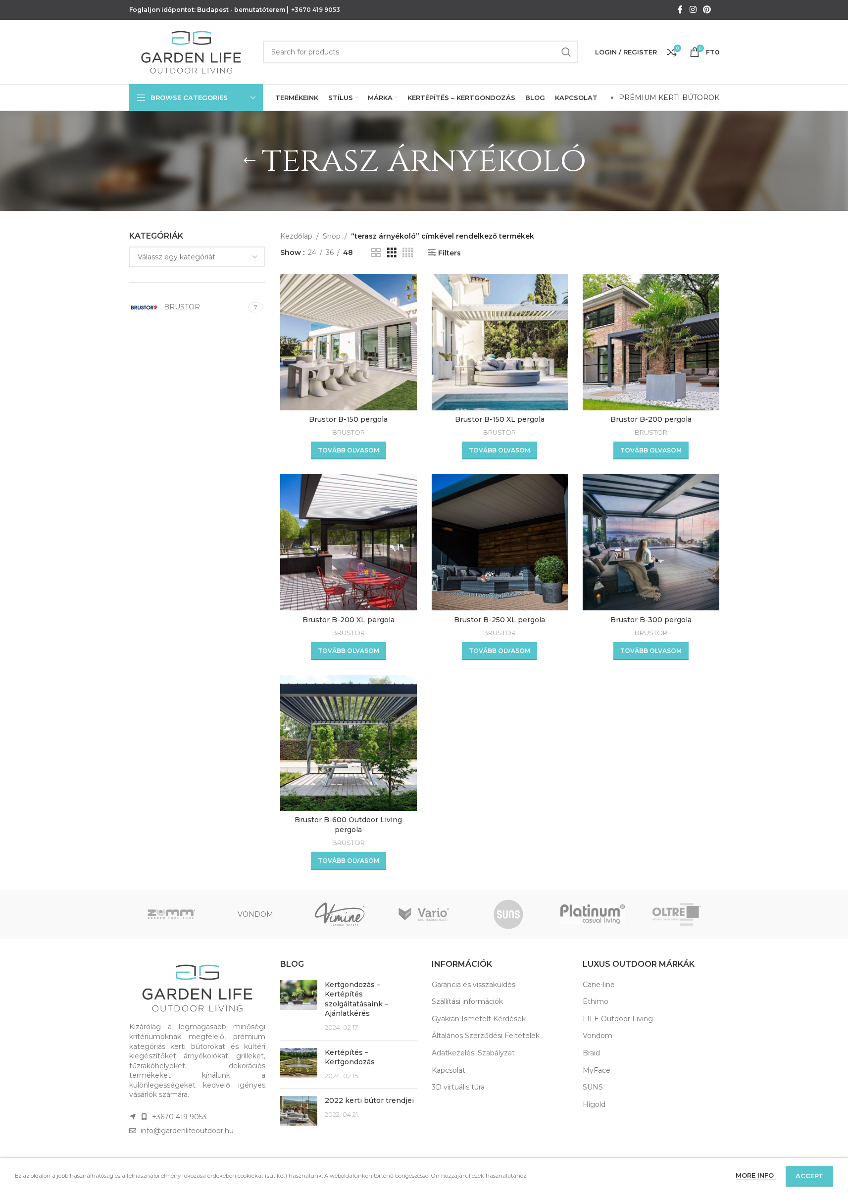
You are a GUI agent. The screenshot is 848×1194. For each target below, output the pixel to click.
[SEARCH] (566, 52)
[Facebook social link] (680, 9)
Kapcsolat (448, 1070)
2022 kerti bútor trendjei (369, 1100)
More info (756, 1175)
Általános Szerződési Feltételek (486, 1035)
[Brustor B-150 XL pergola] (500, 342)
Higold (594, 1104)
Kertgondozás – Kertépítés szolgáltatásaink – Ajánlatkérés (356, 999)
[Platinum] (592, 914)
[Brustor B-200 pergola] (651, 342)
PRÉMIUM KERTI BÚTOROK (669, 97)
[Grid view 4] (407, 253)
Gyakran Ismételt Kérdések (479, 1018)
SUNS (593, 1087)
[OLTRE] (677, 914)
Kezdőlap (296, 236)
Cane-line (599, 984)
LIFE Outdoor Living (618, 1018)
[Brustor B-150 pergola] (348, 342)
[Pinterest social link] (706, 9)
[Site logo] (191, 51)
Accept (809, 1176)
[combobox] (197, 257)
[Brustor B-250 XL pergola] (500, 542)
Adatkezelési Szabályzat (473, 1052)
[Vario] (424, 914)
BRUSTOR (348, 432)
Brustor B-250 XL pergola (499, 619)
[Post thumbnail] (298, 1006)
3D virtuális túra (458, 1087)
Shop (332, 236)
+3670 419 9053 (315, 9)
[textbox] (197, 257)
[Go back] (249, 161)
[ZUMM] (171, 914)
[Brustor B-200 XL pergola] (348, 542)
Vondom (597, 1035)
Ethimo (595, 1001)
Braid (591, 1052)
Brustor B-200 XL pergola (348, 619)
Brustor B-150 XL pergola (500, 419)
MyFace (596, 1070)
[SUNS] (508, 914)
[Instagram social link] (692, 9)
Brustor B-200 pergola (651, 419)
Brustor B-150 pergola (348, 419)
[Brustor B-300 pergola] (651, 542)
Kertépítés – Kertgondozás (350, 1057)
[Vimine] (340, 914)
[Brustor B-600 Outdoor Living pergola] (348, 743)
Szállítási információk (467, 1001)
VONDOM (255, 914)
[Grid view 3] (392, 253)
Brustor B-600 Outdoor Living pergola (348, 824)
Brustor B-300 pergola (651, 619)
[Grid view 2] (376, 253)
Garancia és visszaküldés (473, 984)
